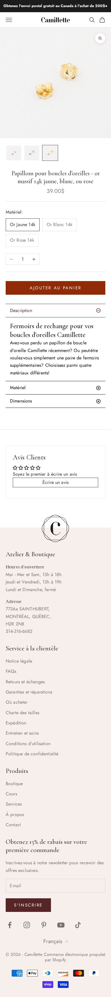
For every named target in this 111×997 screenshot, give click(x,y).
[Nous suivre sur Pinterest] (44, 925)
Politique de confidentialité (32, 754)
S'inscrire (28, 905)
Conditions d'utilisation (28, 743)
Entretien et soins (22, 733)
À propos (15, 814)
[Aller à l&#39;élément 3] (50, 153)
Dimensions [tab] (21, 401)
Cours (11, 794)
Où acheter (17, 702)
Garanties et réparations (29, 692)
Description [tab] (21, 310)
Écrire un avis (55, 482)
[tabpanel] (55, 349)
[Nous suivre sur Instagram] (27, 925)
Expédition (16, 723)
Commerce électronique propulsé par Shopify (74, 957)
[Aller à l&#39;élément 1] (14, 153)
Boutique (14, 783)
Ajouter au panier (55, 288)
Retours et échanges (25, 681)
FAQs (11, 671)
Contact (13, 824)
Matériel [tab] (18, 387)
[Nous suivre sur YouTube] (61, 925)
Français (52, 941)
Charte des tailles (22, 712)
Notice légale (19, 661)
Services (14, 804)
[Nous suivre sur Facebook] (10, 925)
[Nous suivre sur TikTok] (78, 925)
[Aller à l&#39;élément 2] (32, 153)
